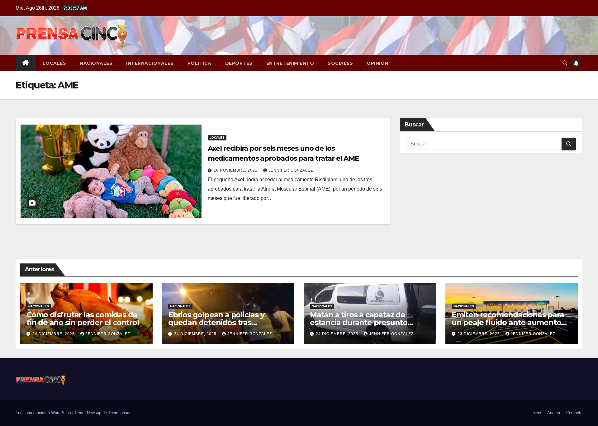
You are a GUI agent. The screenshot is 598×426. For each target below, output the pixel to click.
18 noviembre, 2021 (236, 170)
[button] (564, 63)
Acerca (553, 412)
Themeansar (119, 412)
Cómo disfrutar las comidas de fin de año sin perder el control (82, 318)
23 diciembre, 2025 (479, 334)
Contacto (574, 412)
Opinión (377, 63)
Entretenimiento (290, 63)
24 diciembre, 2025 (54, 334)
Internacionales (150, 63)
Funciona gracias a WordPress (44, 412)
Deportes (239, 63)
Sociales (340, 63)
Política (199, 63)
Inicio (536, 412)
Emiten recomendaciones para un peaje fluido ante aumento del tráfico (508, 322)
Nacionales (96, 63)
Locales (54, 63)
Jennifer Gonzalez (290, 170)
